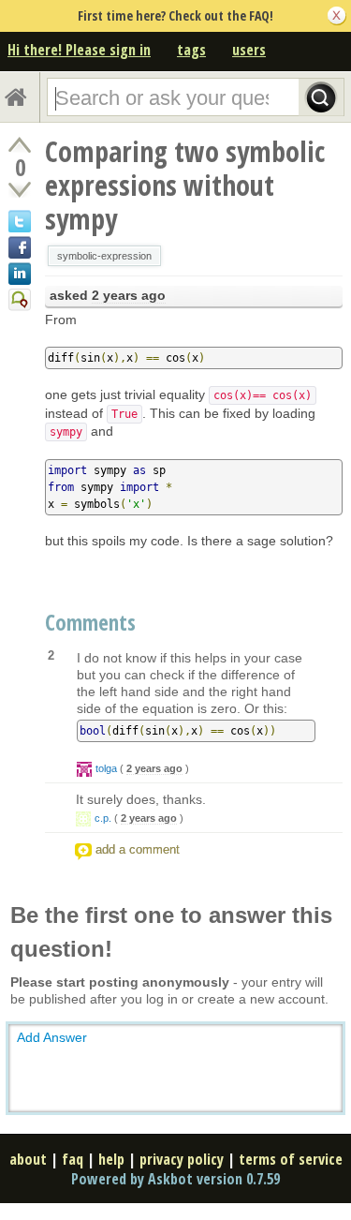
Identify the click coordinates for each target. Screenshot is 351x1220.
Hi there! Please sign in (79, 49)
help (111, 1159)
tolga (106, 768)
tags (191, 49)
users (249, 49)
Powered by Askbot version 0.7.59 (175, 1178)
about (28, 1159)
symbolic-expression (104, 255)
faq (72, 1159)
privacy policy (181, 1159)
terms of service (291, 1159)
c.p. (103, 818)
